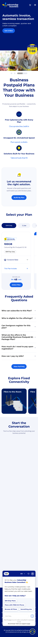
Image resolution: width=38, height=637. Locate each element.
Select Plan (16, 285)
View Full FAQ (19, 366)
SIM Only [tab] (9, 225)
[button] (35, 4)
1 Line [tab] (24, 225)
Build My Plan (19, 197)
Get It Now (9, 31)
